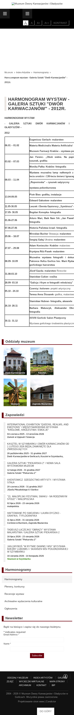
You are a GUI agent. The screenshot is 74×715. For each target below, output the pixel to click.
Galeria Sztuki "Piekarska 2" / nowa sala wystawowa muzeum (33, 464)
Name (7, 644)
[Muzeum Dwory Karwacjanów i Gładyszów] (37, 3)
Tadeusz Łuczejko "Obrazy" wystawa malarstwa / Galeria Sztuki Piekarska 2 (33, 531)
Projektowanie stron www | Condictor (37, 701)
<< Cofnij (10, 74)
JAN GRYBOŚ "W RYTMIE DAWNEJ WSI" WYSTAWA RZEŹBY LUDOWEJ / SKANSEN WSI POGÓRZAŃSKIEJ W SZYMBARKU (37, 549)
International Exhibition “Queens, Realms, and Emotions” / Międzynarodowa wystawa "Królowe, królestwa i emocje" (37, 427)
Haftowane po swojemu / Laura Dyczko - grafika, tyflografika (34, 514)
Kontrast (60, 22)
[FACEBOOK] (65, 676)
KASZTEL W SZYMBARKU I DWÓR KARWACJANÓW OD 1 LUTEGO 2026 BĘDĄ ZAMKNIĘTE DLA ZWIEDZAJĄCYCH (38, 446)
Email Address (11, 634)
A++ (47, 22)
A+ (38, 22)
